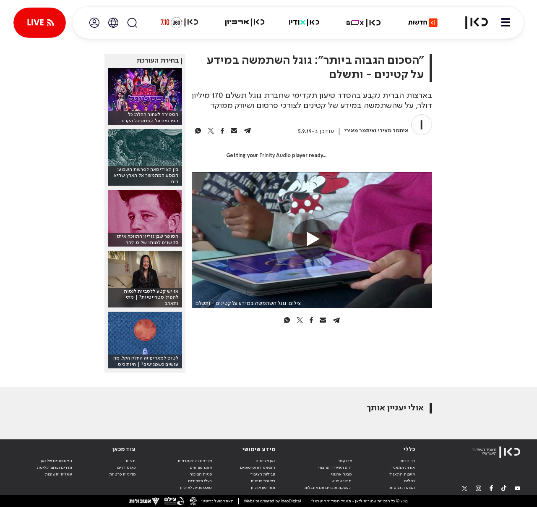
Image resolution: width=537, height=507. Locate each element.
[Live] (39, 23)
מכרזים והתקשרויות (194, 461)
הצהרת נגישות (402, 488)
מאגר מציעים (201, 467)
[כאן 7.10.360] (179, 22)
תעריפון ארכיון (263, 487)
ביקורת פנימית (262, 481)
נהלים (409, 481)
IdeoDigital (291, 501)
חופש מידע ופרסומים (257, 467)
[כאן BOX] (363, 22)
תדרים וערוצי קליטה (54, 467)
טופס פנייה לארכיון (196, 488)
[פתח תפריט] (505, 23)
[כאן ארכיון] (244, 22)
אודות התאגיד (403, 467)
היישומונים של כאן (56, 461)
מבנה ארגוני (341, 474)
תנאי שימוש (341, 481)
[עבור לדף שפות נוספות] (113, 22)
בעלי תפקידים (200, 481)
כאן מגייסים (265, 461)
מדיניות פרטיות (122, 474)
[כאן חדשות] (422, 22)
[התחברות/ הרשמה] (94, 22)
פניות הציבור (201, 474)
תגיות (130, 461)
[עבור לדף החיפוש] (132, 22)
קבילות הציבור (262, 474)
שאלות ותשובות (58, 474)
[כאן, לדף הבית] (471, 22)
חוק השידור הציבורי (335, 467)
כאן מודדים (126, 467)
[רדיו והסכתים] (304, 22)
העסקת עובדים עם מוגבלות (328, 488)
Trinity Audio (275, 155)
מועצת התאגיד (402, 474)
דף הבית (407, 461)
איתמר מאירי (393, 131)
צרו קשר (345, 461)
